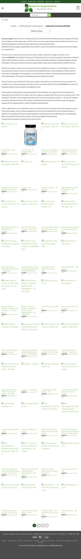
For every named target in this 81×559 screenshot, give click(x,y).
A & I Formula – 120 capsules (8, 151)
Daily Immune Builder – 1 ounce (30, 430)
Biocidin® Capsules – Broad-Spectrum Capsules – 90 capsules (10, 269)
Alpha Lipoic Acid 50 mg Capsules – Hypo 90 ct (10, 188)
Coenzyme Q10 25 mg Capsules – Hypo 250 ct (69, 351)
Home (13, 26)
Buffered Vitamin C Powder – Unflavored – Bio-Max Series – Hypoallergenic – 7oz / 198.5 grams (29, 310)
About (4, 540)
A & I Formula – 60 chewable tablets (28, 151)
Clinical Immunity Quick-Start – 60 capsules (10, 351)
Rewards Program (71, 540)
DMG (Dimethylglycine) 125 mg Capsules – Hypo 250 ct (50, 431)
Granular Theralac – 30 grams (69, 512)
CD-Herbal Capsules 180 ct (50, 307)
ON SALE (24, 1)
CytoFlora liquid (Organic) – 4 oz (10, 430)
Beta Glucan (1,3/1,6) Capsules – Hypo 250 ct (29, 228)
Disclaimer (12, 540)
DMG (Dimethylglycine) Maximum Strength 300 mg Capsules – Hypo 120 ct (10, 471)
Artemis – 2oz (26, 188)
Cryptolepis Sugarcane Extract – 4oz (49, 391)
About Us (48, 1)
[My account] (3, 8)
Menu (6, 20)
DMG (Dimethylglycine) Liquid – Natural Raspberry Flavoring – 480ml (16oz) (70, 431)
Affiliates (59, 540)
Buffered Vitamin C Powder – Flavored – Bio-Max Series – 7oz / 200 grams (10, 309)
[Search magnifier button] (49, 15)
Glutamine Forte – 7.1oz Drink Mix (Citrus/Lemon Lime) (50, 512)
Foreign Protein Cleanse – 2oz (69, 470)
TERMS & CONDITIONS (25, 540)
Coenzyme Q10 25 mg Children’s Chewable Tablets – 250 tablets (9, 391)
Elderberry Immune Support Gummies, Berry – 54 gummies (50, 471)
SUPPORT (57, 1)
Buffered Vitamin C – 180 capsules (69, 268)
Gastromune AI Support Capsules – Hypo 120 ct (9, 512)
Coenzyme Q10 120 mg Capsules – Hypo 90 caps (50, 351)
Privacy (36, 540)
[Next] (47, 525)
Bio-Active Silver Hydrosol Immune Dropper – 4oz (50, 228)
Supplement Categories (31, 26)
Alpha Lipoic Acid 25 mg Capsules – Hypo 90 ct (69, 151)
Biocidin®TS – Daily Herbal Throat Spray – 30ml (49, 269)
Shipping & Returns (48, 540)
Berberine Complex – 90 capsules (49, 188)
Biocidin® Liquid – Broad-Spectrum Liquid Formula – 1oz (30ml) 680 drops (30, 269)
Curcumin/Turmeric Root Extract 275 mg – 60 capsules (69, 391)
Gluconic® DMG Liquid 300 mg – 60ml (29, 512)
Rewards (40, 1)
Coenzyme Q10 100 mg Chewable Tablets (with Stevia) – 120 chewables (29, 352)
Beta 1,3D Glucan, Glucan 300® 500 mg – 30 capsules (69, 189)
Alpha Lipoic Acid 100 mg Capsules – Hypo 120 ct (50, 151)
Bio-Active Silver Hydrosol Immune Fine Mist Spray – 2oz (70, 229)
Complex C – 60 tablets (29, 390)
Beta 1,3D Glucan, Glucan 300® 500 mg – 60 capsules (10, 229)
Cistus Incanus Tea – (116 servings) (69, 307)
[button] (77, 8)
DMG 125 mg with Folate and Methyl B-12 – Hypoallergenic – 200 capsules (30, 472)
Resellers (32, 1)
